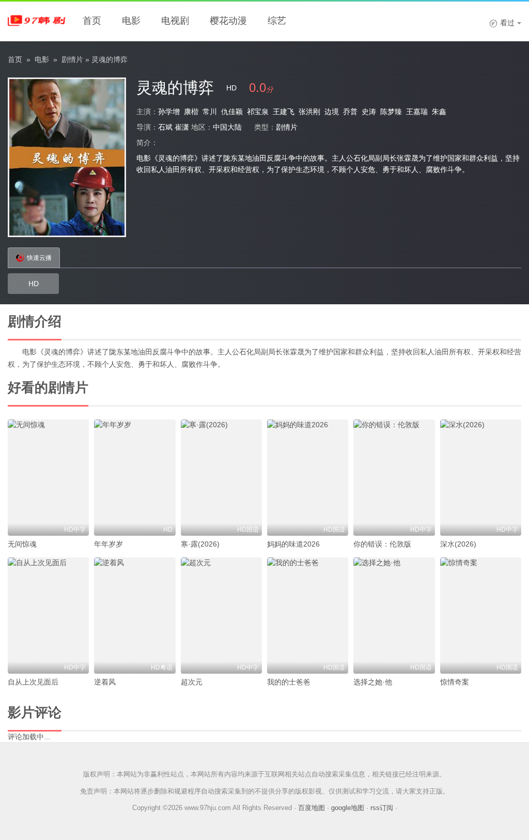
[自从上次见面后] (48, 615)
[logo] (39, 20)
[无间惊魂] (48, 477)
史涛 (369, 111)
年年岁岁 (108, 544)
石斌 (165, 127)
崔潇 (182, 127)
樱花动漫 (228, 20)
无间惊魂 (22, 544)
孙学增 (169, 111)
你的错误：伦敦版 (382, 544)
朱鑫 (439, 111)
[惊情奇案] (480, 615)
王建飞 (283, 111)
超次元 (192, 682)
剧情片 (72, 59)
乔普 (350, 111)
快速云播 (39, 257)
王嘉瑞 (417, 111)
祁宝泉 (258, 111)
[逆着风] (134, 615)
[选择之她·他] (393, 615)
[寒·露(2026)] (221, 477)
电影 (131, 20)
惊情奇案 (454, 682)
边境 (331, 111)
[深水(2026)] (480, 477)
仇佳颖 (232, 111)
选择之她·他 (372, 682)
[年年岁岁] (134, 477)
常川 (210, 111)
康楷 (191, 111)
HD (33, 283)
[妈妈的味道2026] (307, 477)
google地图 (347, 808)
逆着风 (105, 682)
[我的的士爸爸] (307, 615)
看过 (502, 23)
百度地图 (311, 808)
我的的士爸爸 (288, 682)
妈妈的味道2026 (293, 544)
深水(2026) (458, 544)
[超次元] (221, 615)
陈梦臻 (391, 111)
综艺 (277, 20)
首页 (92, 20)
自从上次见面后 (33, 682)
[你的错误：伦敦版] (393, 477)
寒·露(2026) (200, 544)
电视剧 (175, 20)
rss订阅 (381, 808)
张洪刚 (309, 111)
